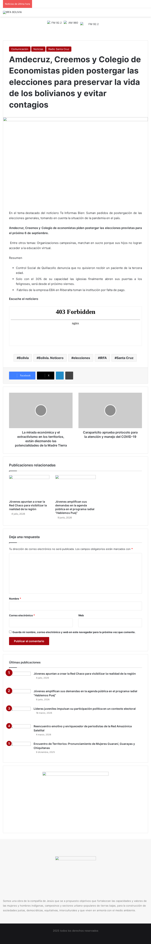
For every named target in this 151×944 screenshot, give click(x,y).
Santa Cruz (125, 358)
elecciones (81, 358)
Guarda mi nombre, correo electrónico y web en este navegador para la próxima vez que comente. (73, 632)
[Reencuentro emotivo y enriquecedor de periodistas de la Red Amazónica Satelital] (20, 731)
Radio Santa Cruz (58, 49)
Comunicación (19, 49)
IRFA (103, 358)
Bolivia (24, 358)
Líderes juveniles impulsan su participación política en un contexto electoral (85, 708)
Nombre (15, 598)
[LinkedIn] (60, 375)
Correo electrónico (22, 615)
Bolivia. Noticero (51, 358)
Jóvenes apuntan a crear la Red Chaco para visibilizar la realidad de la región (28, 505)
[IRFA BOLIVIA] (12, 12)
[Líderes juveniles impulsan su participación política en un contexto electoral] (20, 714)
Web (81, 615)
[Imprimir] (69, 375)
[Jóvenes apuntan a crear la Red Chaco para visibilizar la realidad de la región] (29, 486)
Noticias (38, 49)
